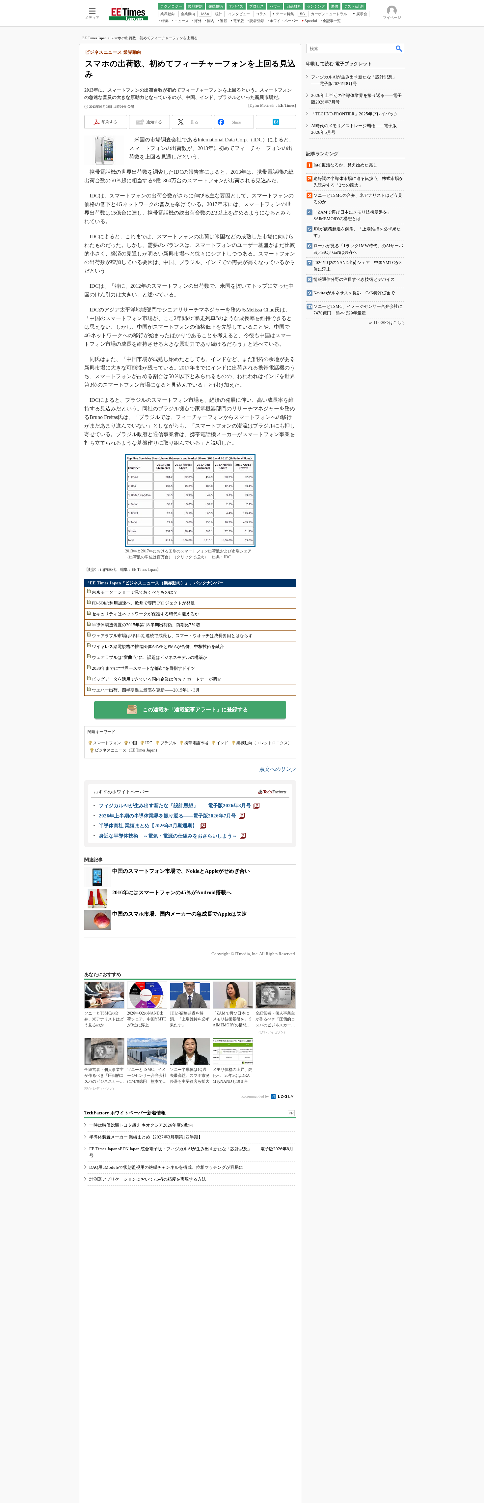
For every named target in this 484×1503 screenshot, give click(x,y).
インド (222, 743)
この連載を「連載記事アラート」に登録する (195, 709)
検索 (399, 48)
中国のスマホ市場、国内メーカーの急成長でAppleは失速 (179, 914)
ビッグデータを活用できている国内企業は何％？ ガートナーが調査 (156, 679)
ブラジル (168, 743)
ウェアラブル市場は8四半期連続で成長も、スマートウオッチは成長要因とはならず (172, 635)
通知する (154, 122)
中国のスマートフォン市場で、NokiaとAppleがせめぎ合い (181, 871)
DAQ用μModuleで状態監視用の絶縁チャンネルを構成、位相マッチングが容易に (166, 1167)
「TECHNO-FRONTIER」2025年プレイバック (354, 113)
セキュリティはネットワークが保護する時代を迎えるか (145, 613)
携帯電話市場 (196, 743)
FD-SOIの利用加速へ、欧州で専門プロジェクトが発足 (143, 603)
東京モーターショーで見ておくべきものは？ (134, 592)
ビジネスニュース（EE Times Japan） (127, 750)
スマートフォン (107, 743)
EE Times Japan (94, 38)
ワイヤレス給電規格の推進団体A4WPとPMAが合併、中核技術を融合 (158, 646)
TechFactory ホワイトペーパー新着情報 (125, 1112)
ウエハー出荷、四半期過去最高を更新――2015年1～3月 (146, 690)
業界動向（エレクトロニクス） (264, 743)
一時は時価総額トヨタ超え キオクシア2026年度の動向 (141, 1125)
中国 (133, 743)
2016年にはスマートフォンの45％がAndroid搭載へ (171, 892)
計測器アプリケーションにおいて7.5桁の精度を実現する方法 (147, 1179)
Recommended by (255, 1096)
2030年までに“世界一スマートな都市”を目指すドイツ (143, 668)
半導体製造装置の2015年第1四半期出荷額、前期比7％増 (146, 624)
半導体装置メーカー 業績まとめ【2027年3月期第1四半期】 (145, 1137)
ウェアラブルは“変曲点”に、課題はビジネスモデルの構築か (149, 657)
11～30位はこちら (389, 322)
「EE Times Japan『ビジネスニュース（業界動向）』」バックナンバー (155, 582)
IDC (148, 743)
